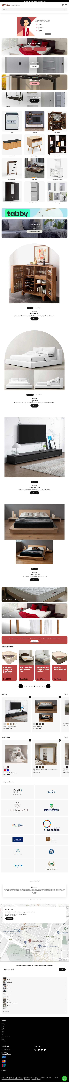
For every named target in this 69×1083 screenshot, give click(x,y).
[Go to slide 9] (37, 686)
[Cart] (62, 5)
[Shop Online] (34, 82)
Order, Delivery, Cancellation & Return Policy (12, 1079)
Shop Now (34, 492)
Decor (3, 1037)
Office (3, 1032)
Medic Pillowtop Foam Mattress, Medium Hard (9, 669)
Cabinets (3, 1029)
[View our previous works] (34, 228)
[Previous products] (21, 686)
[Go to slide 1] (24, 686)
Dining (3, 1028)
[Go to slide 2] (26, 686)
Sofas (3, 1026)
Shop (34, 319)
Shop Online (27, 49)
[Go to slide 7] (34, 686)
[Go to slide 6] (32, 686)
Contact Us (4, 1041)
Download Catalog (40, 49)
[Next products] (48, 686)
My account (4, 1070)
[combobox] (34, 9)
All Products (18, 1077)
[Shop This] (34, 65)
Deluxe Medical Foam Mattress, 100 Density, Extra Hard (26, 669)
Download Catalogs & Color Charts (31, 1077)
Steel (2, 1034)
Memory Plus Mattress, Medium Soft (43, 668)
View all (66, 694)
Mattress (3, 1024)
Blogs (3, 1039)
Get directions (9, 918)
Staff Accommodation (6, 1036)
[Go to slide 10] (39, 686)
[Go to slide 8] (36, 686)
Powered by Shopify (36, 1079)
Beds (2, 1023)
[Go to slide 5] (31, 686)
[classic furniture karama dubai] (34, 933)
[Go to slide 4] (29, 686)
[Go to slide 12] (42, 686)
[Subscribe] (62, 969)
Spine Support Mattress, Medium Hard (58, 669)
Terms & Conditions (46, 1077)
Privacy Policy (55, 1077)
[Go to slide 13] (44, 686)
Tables (3, 1031)
